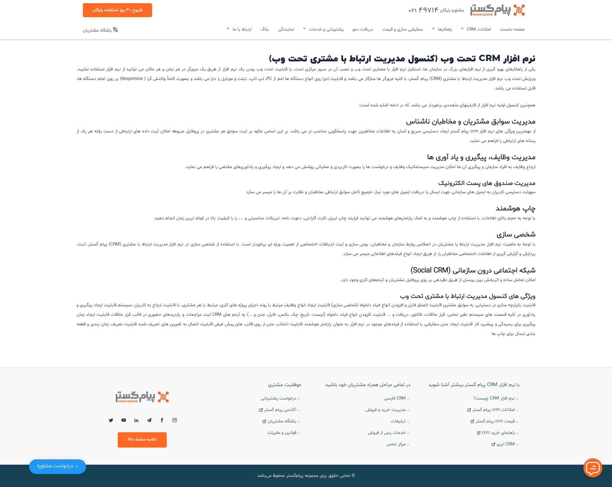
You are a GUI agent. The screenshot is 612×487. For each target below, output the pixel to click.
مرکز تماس (396, 444)
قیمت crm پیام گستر (495, 421)
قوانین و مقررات (281, 433)
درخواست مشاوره (59, 466)
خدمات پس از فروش (387, 433)
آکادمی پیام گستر (280, 410)
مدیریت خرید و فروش (386, 410)
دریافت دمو (363, 29)
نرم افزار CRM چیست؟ (494, 398)
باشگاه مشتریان (98, 30)
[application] (464, 29)
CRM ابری (506, 444)
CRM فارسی (395, 398)
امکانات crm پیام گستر (493, 410)
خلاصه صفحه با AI (142, 439)
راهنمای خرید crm (498, 433)
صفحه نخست (512, 29)
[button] (117, 10)
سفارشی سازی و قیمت (402, 29)
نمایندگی (286, 29)
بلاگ (264, 29)
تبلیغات (398, 421)
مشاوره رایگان (436, 10)
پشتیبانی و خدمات (326, 29)
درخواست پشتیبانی (278, 398)
